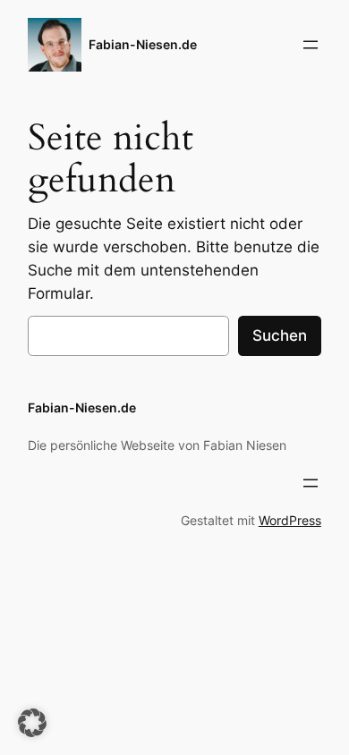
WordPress (290, 520)
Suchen (279, 335)
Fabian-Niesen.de (143, 44)
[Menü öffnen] (310, 44)
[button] (32, 723)
